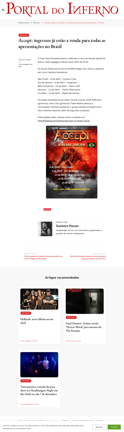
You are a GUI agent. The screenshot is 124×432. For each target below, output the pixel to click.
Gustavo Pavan (24, 60)
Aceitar (114, 427)
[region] (62, 426)
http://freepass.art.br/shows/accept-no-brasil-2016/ (64, 120)
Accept (55, 62)
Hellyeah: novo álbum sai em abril (36, 321)
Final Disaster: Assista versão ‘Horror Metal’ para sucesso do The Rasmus (83, 326)
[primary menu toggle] (3, 10)
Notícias (23, 35)
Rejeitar (99, 427)
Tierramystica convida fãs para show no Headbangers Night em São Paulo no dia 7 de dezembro (39, 390)
